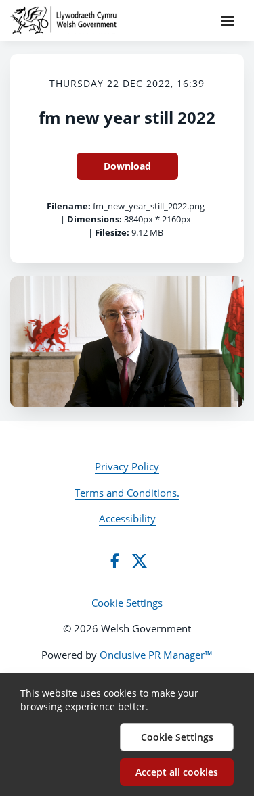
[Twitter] (139, 560)
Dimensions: (94, 219)
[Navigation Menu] (227, 20)
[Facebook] (114, 560)
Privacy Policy (127, 466)
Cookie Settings (127, 603)
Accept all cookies (176, 772)
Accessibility (127, 518)
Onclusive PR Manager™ (156, 655)
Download (127, 165)
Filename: (69, 206)
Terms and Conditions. (127, 492)
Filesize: (112, 232)
